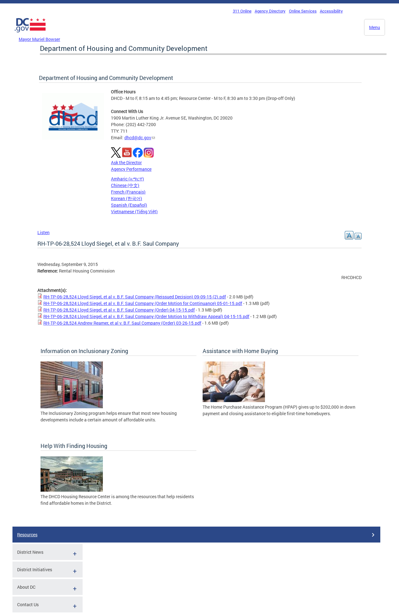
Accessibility (331, 11)
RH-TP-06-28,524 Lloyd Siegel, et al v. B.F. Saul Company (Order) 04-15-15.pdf (119, 310)
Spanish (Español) (129, 205)
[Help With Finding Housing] (72, 490)
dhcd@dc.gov (137, 137)
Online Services (303, 11)
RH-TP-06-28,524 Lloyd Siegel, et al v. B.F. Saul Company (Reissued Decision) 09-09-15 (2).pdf (134, 297)
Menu (374, 27)
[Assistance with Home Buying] (234, 400)
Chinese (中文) (125, 185)
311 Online (242, 11)
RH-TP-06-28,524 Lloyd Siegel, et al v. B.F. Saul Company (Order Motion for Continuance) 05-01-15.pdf (142, 303)
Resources (27, 535)
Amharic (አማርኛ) (127, 179)
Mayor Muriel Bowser (39, 39)
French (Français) (128, 192)
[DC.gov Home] (30, 34)
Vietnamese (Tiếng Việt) (134, 211)
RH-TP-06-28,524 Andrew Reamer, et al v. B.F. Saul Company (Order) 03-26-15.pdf (122, 323)
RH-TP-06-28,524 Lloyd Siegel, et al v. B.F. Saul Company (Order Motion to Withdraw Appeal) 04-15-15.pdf (146, 316)
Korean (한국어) (126, 198)
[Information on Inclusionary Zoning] (72, 407)
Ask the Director (126, 162)
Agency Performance (131, 169)
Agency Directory (270, 11)
